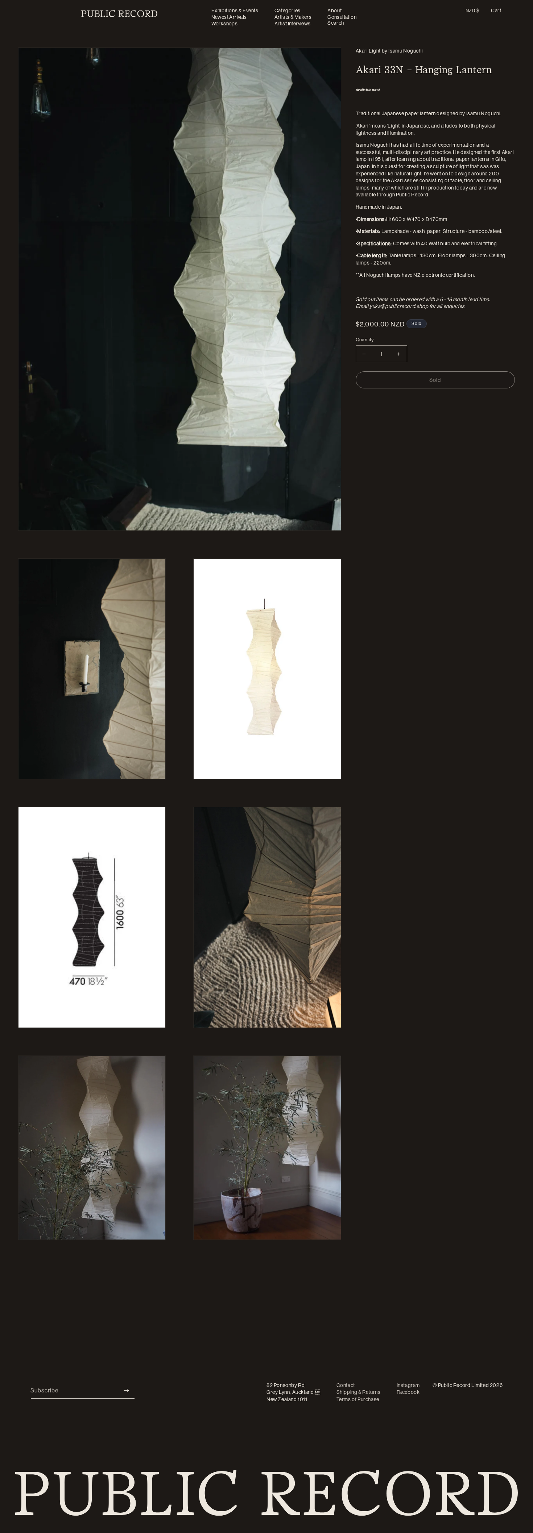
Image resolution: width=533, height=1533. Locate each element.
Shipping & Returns (358, 1392)
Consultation (341, 17)
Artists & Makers (292, 17)
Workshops (224, 23)
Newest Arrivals (229, 17)
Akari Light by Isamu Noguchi (389, 50)
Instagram (408, 1385)
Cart (496, 10)
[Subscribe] (127, 1390)
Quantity (365, 339)
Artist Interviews (292, 23)
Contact (345, 1385)
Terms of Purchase (357, 1399)
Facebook (408, 1392)
